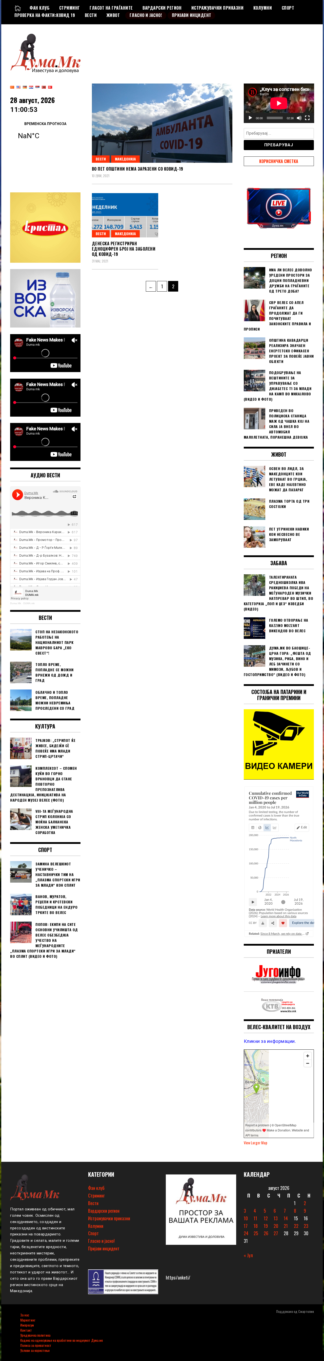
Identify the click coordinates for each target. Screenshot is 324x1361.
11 (255, 1218)
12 (266, 1218)
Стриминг (69, 8)
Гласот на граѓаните (111, 8)
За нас (24, 1314)
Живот (113, 15)
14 (286, 1218)
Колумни (262, 8)
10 (246, 1218)
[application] (279, 103)
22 (296, 1226)
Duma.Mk (15, 603)
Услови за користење (35, 1350)
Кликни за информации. (270, 1041)
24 (246, 1233)
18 (256, 1226)
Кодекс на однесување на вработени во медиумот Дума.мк (61, 1340)
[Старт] (250, 117)
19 (266, 1226)
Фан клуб (39, 8)
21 (286, 1226)
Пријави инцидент (191, 15)
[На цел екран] (307, 117)
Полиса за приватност (35, 1345)
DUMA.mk (29, 603)
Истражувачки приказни (217, 8)
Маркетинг (27, 1320)
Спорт (288, 8)
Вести (91, 15)
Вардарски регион (162, 8)
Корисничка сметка (278, 161)
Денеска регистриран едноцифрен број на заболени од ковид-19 (124, 248)
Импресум (27, 1325)
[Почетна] (18, 7)
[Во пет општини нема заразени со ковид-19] (162, 123)
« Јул (248, 1255)
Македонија (125, 158)
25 (256, 1233)
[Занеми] (299, 117)
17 (246, 1226)
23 (306, 1226)
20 (276, 1226)
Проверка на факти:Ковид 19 (44, 15)
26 (266, 1233)
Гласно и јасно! (146, 15)
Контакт (26, 1330)
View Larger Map (255, 1142)
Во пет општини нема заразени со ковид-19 (137, 169)
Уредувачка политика (35, 1335)
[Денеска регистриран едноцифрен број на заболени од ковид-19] (125, 215)
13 (276, 1218)
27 (276, 1233)
